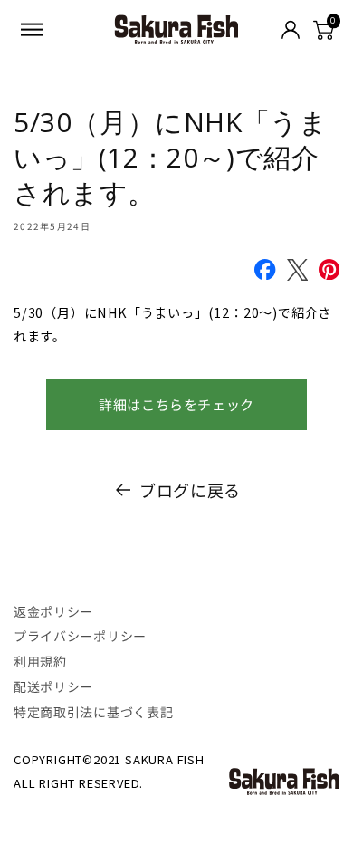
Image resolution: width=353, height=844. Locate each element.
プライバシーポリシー (80, 636)
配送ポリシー (53, 686)
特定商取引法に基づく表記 (93, 712)
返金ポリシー (53, 611)
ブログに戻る (190, 490)
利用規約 (40, 661)
